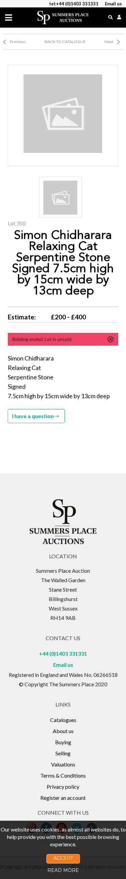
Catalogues (63, 720)
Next (108, 41)
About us (63, 731)
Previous (18, 41)
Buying (63, 742)
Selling (63, 753)
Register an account (63, 797)
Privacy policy (63, 786)
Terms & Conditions (63, 775)
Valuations (63, 764)
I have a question (33, 416)
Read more (63, 870)
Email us (63, 664)
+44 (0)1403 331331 (63, 653)
